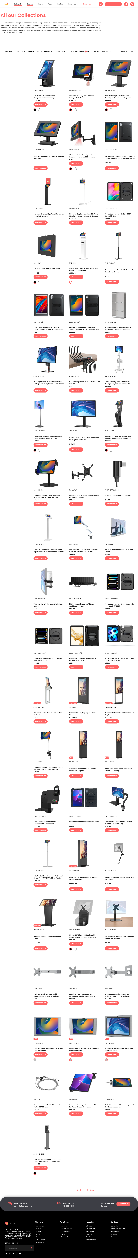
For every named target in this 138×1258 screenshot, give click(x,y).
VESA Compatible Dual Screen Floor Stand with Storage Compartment (47, 1160)
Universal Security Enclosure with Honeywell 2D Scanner (82, 97)
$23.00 (107, 1109)
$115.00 (36, 772)
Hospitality (89, 1234)
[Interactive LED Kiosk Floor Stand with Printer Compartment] (84, 246)
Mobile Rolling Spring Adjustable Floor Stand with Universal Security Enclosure (84, 215)
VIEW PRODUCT (40, 104)
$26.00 (107, 219)
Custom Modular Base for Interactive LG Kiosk (48, 714)
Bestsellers (9, 51)
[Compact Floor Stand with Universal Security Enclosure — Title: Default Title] (120, 246)
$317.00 (72, 159)
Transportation (91, 1240)
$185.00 (37, 332)
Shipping (114, 1234)
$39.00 (72, 500)
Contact (60, 4)
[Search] (101, 4)
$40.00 (72, 444)
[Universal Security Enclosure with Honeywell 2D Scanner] (84, 73)
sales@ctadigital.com (23, 1206)
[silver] (35, 1059)
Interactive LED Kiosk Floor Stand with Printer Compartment (83, 269)
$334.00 (108, 100)
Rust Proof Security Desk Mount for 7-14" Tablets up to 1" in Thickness (48, 496)
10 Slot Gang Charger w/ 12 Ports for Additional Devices (83, 605)
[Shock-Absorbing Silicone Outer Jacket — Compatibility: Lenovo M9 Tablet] (84, 799)
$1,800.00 (73, 884)
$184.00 (37, 881)
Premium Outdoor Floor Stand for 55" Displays (119, 714)
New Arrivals (87, 4)
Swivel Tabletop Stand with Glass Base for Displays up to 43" (84, 439)
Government (90, 1229)
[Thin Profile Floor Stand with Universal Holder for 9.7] (49, 853)
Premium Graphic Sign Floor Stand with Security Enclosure (49, 215)
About (50, 4)
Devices (30, 4)
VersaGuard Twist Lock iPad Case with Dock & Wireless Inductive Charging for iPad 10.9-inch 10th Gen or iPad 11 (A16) (120, 158)
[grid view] (129, 51)
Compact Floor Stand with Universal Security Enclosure (119, 271)
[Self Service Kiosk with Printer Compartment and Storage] (49, 73)
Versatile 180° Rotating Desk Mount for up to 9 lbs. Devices (120, 938)
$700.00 (72, 273)
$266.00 (37, 163)
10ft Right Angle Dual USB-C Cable (118, 495)
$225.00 (37, 100)
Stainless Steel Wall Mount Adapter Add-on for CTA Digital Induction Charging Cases (118, 329)
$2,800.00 (73, 717)
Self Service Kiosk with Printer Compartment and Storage (45, 97)
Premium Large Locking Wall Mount (47, 268)
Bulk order (114, 1226)
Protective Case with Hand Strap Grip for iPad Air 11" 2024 (119, 605)
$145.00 (72, 554)
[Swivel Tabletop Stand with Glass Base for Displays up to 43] (84, 414)
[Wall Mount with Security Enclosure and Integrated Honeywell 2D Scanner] (84, 132)
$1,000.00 (108, 717)
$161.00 (107, 276)
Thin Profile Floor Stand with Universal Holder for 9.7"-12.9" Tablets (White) (48, 877)
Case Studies (73, 4)
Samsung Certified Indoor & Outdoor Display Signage (83, 878)
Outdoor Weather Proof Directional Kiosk (47, 938)
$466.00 (37, 219)
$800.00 (108, 441)
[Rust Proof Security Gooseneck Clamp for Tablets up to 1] (49, 745)
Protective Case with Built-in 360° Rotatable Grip (118, 215)
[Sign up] (31, 1248)
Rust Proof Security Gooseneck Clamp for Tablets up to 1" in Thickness (48, 768)
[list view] (132, 51)
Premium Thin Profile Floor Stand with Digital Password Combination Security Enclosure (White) (49, 552)
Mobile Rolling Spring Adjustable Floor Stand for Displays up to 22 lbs (48, 437)
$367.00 (37, 1164)
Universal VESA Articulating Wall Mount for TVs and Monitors (84, 496)
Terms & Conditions (118, 1229)
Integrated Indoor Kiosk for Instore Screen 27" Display (118, 769)
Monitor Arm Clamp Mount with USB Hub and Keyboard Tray (118, 822)
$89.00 (107, 554)
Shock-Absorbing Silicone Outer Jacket (84, 821)
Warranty (64, 1234)
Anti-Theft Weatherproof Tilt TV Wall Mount (119, 551)
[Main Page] (6, 4)
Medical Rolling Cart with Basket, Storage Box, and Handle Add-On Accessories (117, 384)
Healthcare (21, 51)
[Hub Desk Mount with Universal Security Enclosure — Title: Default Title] (49, 132)
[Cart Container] (132, 4)
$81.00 (36, 500)
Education (89, 1226)
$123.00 (108, 884)
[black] (35, 109)
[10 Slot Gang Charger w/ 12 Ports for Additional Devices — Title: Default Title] (84, 582)
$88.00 (107, 332)
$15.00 (107, 500)
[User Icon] (126, 4)
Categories (18, 4)
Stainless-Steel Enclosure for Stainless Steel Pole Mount (48, 1049)
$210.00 (108, 163)
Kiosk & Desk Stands (76, 51)
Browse (40, 4)
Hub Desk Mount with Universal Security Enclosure (49, 157)
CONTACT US (123, 1204)
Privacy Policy (115, 1231)
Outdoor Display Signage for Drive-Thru (83, 714)
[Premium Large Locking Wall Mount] (49, 246)
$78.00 (36, 273)
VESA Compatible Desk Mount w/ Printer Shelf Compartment (46, 822)
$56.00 (72, 1109)
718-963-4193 (68, 1206)
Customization (113, 4)
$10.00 (36, 1109)
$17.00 (36, 609)
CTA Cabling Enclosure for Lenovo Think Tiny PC (84, 383)
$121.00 (72, 940)
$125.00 (36, 441)
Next (92, 1190)
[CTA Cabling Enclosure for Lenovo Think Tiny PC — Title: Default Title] (84, 359)
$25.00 (36, 663)
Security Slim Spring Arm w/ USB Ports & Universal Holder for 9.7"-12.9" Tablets (83, 552)
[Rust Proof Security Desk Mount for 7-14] (49, 473)
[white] (39, 109)
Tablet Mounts (46, 51)
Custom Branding (67, 1237)
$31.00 (71, 826)
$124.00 (108, 826)
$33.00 (107, 609)
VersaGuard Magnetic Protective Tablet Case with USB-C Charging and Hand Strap (48, 329)
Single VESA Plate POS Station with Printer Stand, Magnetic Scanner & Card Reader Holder (82, 937)
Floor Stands (33, 51)
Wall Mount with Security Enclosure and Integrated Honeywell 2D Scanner (84, 156)
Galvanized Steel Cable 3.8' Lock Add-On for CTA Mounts (48, 1106)
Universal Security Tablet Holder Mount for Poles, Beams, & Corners (84, 1106)
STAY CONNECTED (11, 1243)
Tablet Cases (60, 51)
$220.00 (72, 219)
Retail (88, 1237)
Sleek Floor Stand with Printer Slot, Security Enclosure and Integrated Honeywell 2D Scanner (118, 438)
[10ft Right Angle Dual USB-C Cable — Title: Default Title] (120, 473)
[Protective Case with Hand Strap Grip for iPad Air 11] (120, 582)
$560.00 (37, 943)
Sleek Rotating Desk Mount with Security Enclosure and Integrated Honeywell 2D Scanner (118, 98)
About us (64, 1226)
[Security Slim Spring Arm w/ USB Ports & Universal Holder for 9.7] (84, 527)
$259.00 (72, 100)
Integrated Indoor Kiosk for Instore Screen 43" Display (82, 769)
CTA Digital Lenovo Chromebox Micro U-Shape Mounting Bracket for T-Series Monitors (49, 384)
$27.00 (72, 386)
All (88, 51)
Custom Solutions (67, 1229)
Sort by (96, 51)
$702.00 (108, 386)
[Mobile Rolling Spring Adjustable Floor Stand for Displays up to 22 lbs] (49, 414)
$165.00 (37, 999)
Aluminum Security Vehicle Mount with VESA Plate (119, 878)
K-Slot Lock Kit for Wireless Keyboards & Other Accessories (120, 1106)
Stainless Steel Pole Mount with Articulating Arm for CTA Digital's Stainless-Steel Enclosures (46, 996)
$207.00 (37, 826)
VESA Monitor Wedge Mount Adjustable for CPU (48, 605)
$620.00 (37, 717)
